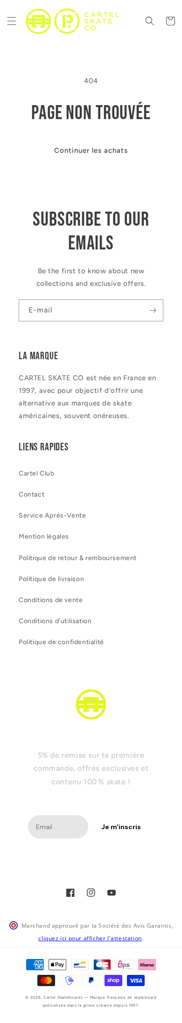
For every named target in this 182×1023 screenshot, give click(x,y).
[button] (11, 21)
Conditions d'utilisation (55, 621)
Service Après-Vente (52, 515)
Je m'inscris (121, 827)
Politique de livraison (51, 579)
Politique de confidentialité (61, 642)
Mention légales (44, 536)
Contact (31, 494)
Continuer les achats (91, 150)
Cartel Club (37, 473)
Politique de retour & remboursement (78, 558)
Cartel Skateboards (63, 997)
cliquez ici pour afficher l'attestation (89, 938)
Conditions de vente (51, 600)
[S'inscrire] (152, 310)
